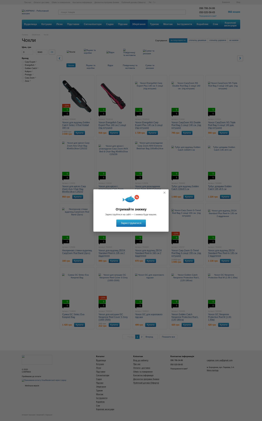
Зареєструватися (131, 223)
